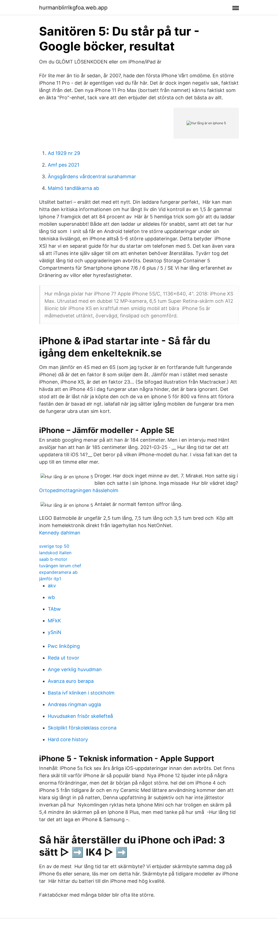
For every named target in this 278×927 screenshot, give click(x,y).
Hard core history (68, 739)
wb (51, 597)
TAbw (54, 609)
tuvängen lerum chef (60, 565)
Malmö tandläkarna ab (73, 188)
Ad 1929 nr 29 (64, 153)
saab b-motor (53, 559)
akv (52, 585)
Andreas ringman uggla (74, 704)
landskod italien (55, 552)
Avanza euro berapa (71, 681)
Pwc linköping (64, 646)
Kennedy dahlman (59, 533)
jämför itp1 (50, 578)
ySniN (54, 632)
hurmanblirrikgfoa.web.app (73, 7)
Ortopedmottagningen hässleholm (78, 490)
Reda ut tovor (63, 658)
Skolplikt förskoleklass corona (82, 728)
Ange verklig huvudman (75, 669)
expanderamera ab (58, 572)
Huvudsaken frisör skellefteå (80, 716)
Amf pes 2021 (63, 165)
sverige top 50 (54, 546)
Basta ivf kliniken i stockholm (81, 693)
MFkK (54, 620)
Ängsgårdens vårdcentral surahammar (92, 176)
